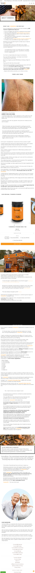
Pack (17, 235)
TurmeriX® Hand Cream (17, 549)
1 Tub (7, 237)
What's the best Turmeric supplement (22, 38)
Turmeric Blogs (17, 559)
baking (22, 356)
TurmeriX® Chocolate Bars (17, 547)
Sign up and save (17, 570)
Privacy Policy (17, 567)
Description (17, 233)
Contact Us (3, 572)
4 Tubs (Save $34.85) (17, 240)
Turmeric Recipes (17, 557)
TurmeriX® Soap (17, 551)
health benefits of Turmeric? (23, 32)
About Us (17, 560)
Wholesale (17, 562)
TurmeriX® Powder (17, 546)
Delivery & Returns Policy (17, 565)
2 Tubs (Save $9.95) (14, 237)
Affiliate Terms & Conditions (17, 564)
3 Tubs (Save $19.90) (24, 237)
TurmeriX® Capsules (17, 544)
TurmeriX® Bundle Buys (17, 552)
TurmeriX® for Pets (17, 554)
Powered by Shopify (17, 572)
